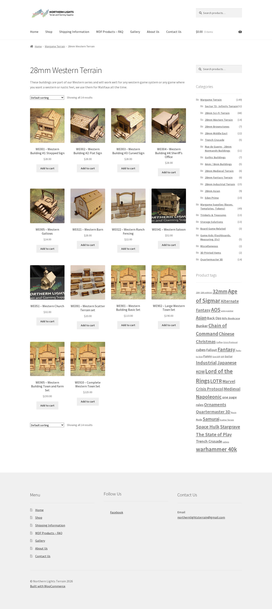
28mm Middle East (216, 133)
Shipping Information (74, 32)
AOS (215, 309)
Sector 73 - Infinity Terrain (221, 106)
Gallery (135, 32)
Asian (201, 318)
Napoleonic (209, 396)
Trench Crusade (214, 140)
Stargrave (230, 427)
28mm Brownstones (217, 126)
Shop (48, 32)
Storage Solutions (211, 222)
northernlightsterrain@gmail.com (201, 517)
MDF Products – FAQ (109, 32)
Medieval (232, 389)
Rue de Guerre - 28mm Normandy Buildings (218, 148)
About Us (153, 32)
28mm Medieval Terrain (219, 171)
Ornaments (215, 404)
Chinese (226, 334)
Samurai (211, 419)
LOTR (216, 381)
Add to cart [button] (47, 168)
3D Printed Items (210, 252)
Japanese (227, 362)
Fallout (211, 350)
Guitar (229, 356)
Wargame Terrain (55, 46)
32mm (220, 291)
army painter (227, 311)
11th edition (206, 292)
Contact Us (173, 32)
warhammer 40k (216, 449)
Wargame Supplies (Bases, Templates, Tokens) (216, 206)
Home (34, 32)
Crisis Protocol (230, 342)
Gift (222, 356)
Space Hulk (207, 427)
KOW (200, 371)
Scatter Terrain (227, 420)
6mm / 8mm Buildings (218, 164)
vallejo (226, 442)
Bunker (202, 326)
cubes (201, 349)
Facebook (116, 512)
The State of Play (214, 434)
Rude (199, 419)
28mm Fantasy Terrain (219, 177)
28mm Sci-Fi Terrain (217, 113)
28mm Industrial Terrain (220, 184)
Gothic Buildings (215, 157)
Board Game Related (213, 228)
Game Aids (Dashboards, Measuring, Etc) (215, 237)
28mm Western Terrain (219, 120)
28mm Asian (212, 191)
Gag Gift (216, 356)
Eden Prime (212, 198)
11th (198, 292)
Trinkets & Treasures (213, 215)
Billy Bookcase (231, 318)
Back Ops (214, 318)
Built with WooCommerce (47, 586)
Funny (207, 356)
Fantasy (226, 349)
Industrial (206, 363)
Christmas (206, 341)
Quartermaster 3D (211, 259)
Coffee (219, 342)
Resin (233, 412)
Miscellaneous (209, 246)
